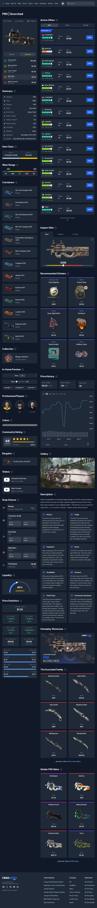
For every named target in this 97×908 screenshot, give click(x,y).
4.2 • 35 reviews (47, 188)
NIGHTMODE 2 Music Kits (51, 899)
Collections (43, 3)
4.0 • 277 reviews (47, 200)
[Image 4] (69, 486)
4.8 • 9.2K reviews (47, 78)
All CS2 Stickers (89, 885)
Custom (31, 387)
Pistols (7, 3)
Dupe (46, 207)
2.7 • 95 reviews (47, 54)
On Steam (32, 21)
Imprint (71, 902)
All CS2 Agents (89, 895)
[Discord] (4, 887)
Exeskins (48, 182)
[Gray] (19, 425)
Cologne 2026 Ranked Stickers (53, 882)
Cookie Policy (73, 899)
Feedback (72, 885)
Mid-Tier (13, 3)
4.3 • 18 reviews (47, 139)
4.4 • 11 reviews (46, 212)
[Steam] (18, 887)
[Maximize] (92, 239)
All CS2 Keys (88, 892)
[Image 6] (75, 486)
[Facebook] (11, 887)
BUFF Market (49, 61)
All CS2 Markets (89, 899)
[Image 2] (63, 486)
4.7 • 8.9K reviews (48, 40)
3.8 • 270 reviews (47, 90)
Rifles (19, 3)
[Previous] (4, 375)
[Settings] (63, 4)
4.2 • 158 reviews (47, 127)
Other (56, 3)
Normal (11, 54)
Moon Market (49, 85)
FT (20, 174)
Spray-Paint (32, 112)
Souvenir (28, 54)
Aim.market (49, 146)
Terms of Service (74, 892)
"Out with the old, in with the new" (24, 139)
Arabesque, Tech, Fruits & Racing (54, 885)
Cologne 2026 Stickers (51, 895)
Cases (36, 3)
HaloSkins (48, 195)
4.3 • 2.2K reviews (47, 115)
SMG (34, 101)
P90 (34, 104)
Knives (25, 3)
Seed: (16, 376)
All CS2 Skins (89, 882)
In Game (8, 21)
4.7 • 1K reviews (47, 66)
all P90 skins (73, 861)
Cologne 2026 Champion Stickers (54, 892)
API (70, 882)
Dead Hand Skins (49, 902)
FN (6, 174)
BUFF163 (48, 49)
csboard (47, 134)
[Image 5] (72, 486)
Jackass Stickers (49, 889)
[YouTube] (15, 887)
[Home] (3, 3)
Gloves (30, 3)
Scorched (32, 108)
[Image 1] (60, 486)
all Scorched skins (74, 761)
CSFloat (47, 73)
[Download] (43, 485)
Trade (85, 25)
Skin (34, 97)
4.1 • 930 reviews (47, 151)
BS (34, 174)
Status (71, 889)
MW (12, 174)
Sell (68, 25)
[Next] (35, 375)
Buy (49, 25)
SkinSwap (48, 109)
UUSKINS (48, 122)
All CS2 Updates (90, 902)
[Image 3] (66, 486)
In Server (20, 21)
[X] (8, 887)
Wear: (13, 382)
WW (26, 174)
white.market (49, 170)
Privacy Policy (73, 895)
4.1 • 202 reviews (47, 176)
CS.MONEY (49, 35)
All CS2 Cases (89, 889)
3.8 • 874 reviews (47, 163)
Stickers (50, 3)
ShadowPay (49, 158)
